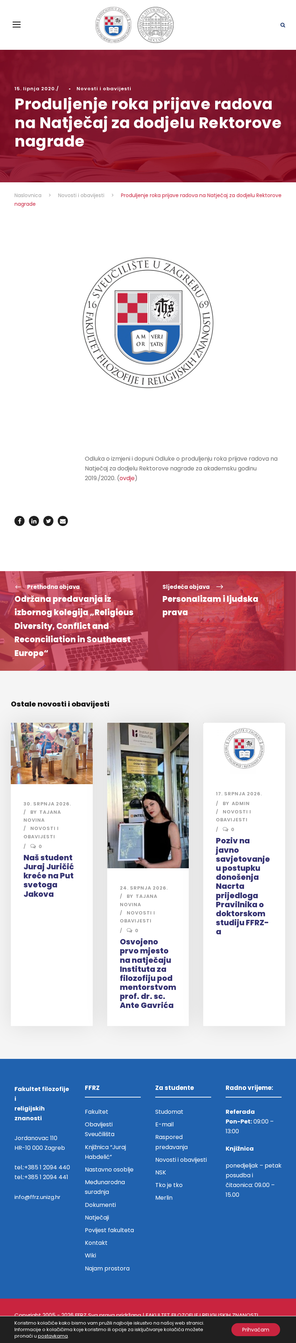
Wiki (90, 1255)
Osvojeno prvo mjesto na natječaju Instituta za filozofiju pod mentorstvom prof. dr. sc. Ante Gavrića (148, 973)
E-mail (164, 1124)
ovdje (127, 478)
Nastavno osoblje (109, 1169)
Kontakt (96, 1243)
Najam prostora (107, 1268)
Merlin (164, 1198)
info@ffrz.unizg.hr (37, 1197)
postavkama (53, 1336)
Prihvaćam (255, 1329)
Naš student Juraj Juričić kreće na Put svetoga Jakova (48, 875)
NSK (160, 1172)
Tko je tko (169, 1185)
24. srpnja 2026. (144, 888)
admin (241, 803)
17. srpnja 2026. (239, 793)
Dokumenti (100, 1205)
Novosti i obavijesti (104, 88)
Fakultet (96, 1112)
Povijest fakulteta (109, 1230)
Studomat (169, 1112)
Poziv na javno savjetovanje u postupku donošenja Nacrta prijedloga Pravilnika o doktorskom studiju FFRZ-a (243, 886)
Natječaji (97, 1217)
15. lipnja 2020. (35, 88)
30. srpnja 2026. (47, 803)
